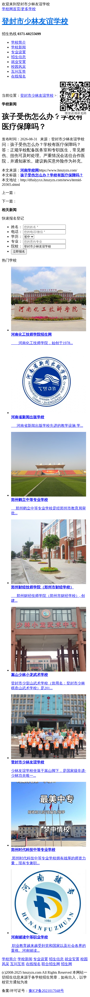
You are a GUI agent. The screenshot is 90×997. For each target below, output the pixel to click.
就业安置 (18, 62)
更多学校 (28, 9)
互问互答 (18, 71)
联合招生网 (51, 964)
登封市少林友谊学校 (35, 21)
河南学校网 (29, 170)
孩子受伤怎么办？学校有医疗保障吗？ (51, 175)
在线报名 (18, 76)
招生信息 (18, 57)
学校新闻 (18, 47)
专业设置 (18, 52)
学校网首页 (11, 9)
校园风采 (18, 67)
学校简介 (18, 42)
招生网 (66, 964)
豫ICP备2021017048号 (46, 991)
